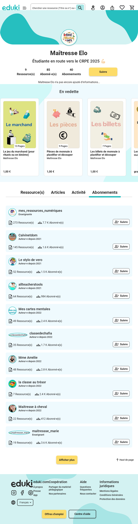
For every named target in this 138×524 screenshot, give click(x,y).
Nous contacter (88, 493)
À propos (38, 487)
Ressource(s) (32, 192)
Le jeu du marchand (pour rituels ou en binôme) (18, 153)
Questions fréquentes (86, 488)
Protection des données (112, 499)
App (35, 495)
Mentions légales (109, 491)
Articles (58, 192)
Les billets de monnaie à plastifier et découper (105, 153)
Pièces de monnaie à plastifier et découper (60, 153)
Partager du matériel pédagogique (60, 488)
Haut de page (126, 459)
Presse (37, 491)
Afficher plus (67, 459)
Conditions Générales (111, 495)
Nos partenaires (57, 493)
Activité (78, 192)
